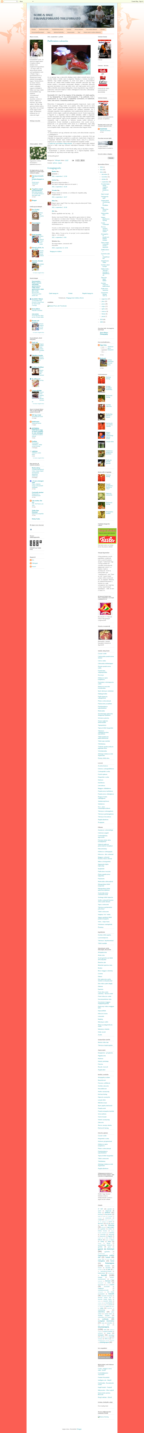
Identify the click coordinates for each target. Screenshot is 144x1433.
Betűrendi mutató (43, 29)
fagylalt (110, 1236)
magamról (101, 1288)
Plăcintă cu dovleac (37, 310)
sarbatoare (109, 1308)
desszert (100, 1223)
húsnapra (109, 1263)
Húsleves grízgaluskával (105, 1141)
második (111, 1294)
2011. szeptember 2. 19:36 (59, 207)
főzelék (99, 1243)
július (103, 301)
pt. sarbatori (100, 1306)
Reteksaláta (101, 711)
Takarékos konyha (37, 355)
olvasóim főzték (107, 1301)
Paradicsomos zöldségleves (106, 794)
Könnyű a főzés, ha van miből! (38, 248)
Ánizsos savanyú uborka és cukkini (104, 229)
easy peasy (35, 314)
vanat (106, 1337)
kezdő (104, 1275)
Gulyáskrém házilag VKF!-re (104, 294)
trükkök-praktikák (107, 1331)
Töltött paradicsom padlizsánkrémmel (103, 737)
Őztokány (100, 927)
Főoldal (34, 29)
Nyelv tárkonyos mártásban (106, 691)
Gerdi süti (35, 342)
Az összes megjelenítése (38, 272)
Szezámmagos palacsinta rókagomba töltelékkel (105, 714)
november (105, 177)
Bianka (54, 171)
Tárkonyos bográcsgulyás (105, 1045)
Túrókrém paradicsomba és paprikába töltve (105, 747)
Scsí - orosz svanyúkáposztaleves (104, 807)
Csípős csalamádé (105, 223)
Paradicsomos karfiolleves (105, 791)
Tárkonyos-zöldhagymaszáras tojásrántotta (103, 732)
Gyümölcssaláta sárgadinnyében (105, 256)
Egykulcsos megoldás (38, 513)
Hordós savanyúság (103, 1091)
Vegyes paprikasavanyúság (105, 219)
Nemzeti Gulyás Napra (105, 1299)
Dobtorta (100, 986)
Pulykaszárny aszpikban (105, 703)
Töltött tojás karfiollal (104, 741)
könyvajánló (100, 1282)
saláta (101, 1308)
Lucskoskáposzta (103, 937)
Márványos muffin (103, 1022)
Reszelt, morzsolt (103, 1067)
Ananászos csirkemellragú (105, 830)
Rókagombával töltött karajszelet (104, 885)
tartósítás (109, 1323)
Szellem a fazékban (38, 367)
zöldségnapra (104, 1342)
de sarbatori (103, 1221)
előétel (110, 1229)
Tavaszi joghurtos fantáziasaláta (103, 721)
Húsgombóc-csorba (103, 1138)
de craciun (111, 1219)
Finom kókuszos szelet (104, 996)
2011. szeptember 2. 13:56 (59, 176)
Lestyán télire (110, 441)
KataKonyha (35, 421)
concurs (99, 1218)
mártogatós (100, 1292)
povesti (110, 1304)
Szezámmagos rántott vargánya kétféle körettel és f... (105, 187)
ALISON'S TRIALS (37, 299)
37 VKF (100, 1209)
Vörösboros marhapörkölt (105, 924)
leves (112, 1284)
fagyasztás (103, 1236)
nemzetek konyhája (106, 1295)
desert (110, 1221)
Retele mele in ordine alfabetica (92, 32)
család (100, 1220)
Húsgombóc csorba (103, 777)
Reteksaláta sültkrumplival (105, 881)
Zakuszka (101, 1122)
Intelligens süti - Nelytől (104, 1380)
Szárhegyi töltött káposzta (105, 897)
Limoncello (101, 1016)
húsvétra (108, 1267)
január (103, 316)
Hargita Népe (101, 1259)
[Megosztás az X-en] (80, 160)
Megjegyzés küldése (56, 251)
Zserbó (100, 1035)
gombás (100, 1247)
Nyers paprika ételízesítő (105, 1105)
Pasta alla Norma (36, 423)
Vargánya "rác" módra (104, 914)
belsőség (100, 1214)
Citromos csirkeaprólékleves (106, 768)
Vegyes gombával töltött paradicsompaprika (105, 918)
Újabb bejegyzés (53, 293)
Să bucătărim (36, 309)
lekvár (107, 1284)
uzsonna (100, 1333)
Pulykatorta (101, 878)
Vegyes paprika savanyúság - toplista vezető (110, 435)
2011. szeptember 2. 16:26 (59, 186)
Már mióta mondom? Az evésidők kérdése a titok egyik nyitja (38, 194)
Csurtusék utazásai (37, 492)
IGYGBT (100, 1269)
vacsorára (111, 1335)
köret (109, 1283)
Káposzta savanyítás (109, 494)
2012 (101, 169)
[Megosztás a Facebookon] (82, 160)
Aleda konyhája (36, 234)
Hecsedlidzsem (102, 1088)
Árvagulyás (101, 822)
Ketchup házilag (108, 377)
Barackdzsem (102, 1080)
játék (109, 1269)
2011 (101, 172)
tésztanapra (103, 1327)
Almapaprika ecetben (109, 512)
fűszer (108, 1243)
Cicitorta (100, 973)
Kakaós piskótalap (103, 1061)
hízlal (112, 1261)
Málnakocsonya (102, 1103)
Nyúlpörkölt (101, 868)
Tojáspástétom (102, 725)
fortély (102, 1241)
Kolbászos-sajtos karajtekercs (103, 678)
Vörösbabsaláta (102, 751)
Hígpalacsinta (102, 1055)
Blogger (34, 200)
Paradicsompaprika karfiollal (106, 1111)
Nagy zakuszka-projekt (104, 209)
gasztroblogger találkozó (105, 1245)
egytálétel (102, 1229)
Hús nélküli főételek (91, 29)
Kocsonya (101, 675)
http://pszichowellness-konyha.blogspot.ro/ (38, 178)
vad (101, 1337)
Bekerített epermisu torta (105, 965)
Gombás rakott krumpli (105, 265)
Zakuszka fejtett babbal (104, 279)
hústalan (107, 1266)
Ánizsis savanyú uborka (105, 1125)
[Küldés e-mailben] (76, 160)
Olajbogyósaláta (102, 694)
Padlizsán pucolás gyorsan (109, 461)
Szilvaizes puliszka (103, 718)
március (104, 311)
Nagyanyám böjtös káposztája (103, 865)
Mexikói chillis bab (103, 1042)
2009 (101, 322)
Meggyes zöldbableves (104, 788)
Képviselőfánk (102, 1010)
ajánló (99, 1210)
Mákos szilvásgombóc (104, 861)
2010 (101, 319)
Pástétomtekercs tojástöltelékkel (103, 707)
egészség (103, 1227)
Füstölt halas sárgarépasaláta (102, 671)
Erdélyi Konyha (102, 1230)
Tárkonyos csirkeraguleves (105, 811)
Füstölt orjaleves (102, 774)
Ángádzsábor (101, 1070)
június (103, 304)
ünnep (108, 1333)
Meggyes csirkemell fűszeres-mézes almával (105, 858)
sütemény (101, 1312)
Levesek (69, 29)
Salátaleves (101, 804)
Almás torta (101, 955)
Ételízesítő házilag (109, 396)
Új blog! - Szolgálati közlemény (109, 388)
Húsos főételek (79, 29)
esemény (111, 1232)
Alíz (53, 211)
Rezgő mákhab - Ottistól (105, 1397)
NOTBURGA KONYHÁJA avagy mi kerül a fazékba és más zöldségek (37, 431)
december (105, 174)
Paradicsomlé (102, 1108)
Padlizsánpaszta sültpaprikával (102, 697)
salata (112, 1306)
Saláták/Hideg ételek (57, 29)
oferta (99, 1301)
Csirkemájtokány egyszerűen (102, 836)
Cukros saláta (102, 661)
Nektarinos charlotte (103, 1029)
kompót (100, 1277)
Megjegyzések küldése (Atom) (75, 298)
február (104, 314)
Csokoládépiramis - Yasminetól (103, 1373)
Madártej (100, 1019)
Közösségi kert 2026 (37, 416)
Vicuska (54, 190)
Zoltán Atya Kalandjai (35, 511)
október (104, 179)
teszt (108, 1324)
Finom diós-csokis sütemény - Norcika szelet (105, 992)
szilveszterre (101, 1317)
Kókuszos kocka (102, 1013)
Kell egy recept (36, 415)
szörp (102, 1323)
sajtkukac (35, 451)
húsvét (99, 1267)
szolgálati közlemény (106, 1321)
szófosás (105, 1319)
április (103, 309)
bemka (54, 180)
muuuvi (34, 566)
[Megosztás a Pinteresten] (84, 160)
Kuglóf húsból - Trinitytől (105, 1387)
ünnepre (101, 1335)
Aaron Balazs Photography (104, 333)
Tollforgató (35, 563)
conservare (108, 1218)
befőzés (55, 163)
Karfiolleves (101, 782)
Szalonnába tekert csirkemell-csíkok (103, 893)
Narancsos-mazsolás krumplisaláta (104, 687)
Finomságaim (36, 223)
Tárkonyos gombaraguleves (106, 814)
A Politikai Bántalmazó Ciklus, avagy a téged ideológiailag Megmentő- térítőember (38, 473)
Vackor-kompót (102, 1117)
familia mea (100, 1238)
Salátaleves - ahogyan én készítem (109, 452)
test (99, 1324)
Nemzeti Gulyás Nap (104, 1297)
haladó (60, 163)
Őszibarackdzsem (41, 358)
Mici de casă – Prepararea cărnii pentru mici (36, 294)
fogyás (112, 1239)
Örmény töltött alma (103, 758)
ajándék (109, 1209)
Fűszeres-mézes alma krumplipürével (104, 840)
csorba (105, 1219)
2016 (101, 167)
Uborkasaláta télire (105, 214)
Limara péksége (37, 390)
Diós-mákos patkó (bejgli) (105, 983)
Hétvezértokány (102, 849)
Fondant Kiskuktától (103, 1377)
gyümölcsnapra (101, 1253)
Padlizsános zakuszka (104, 289)
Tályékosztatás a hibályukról (110, 348)
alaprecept (108, 1211)
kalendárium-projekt (106, 1271)
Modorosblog (36, 468)
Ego (79, 32)
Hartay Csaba (36, 519)
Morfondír (103, 358)
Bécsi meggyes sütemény (105, 971)
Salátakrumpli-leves (103, 801)
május (103, 306)
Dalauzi (100, 976)
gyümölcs (107, 1251)
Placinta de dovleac (105, 130)
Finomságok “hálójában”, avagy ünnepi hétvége (37, 444)
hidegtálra (101, 1261)
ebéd (102, 1225)
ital (104, 1269)
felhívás (100, 1240)
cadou (104, 1216)
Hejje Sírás (103, 345)
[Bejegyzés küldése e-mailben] (72, 160)
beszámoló (108, 1214)
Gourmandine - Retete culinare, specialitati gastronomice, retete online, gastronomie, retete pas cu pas (38, 286)
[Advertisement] (71, 273)
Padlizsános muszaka (104, 871)
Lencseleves (101, 785)
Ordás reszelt (102, 1032)
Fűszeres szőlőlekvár (104, 1083)
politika (105, 1304)
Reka (53, 200)
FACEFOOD (103, 129)
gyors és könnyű (106, 1249)
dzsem (112, 1223)
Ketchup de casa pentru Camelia (109, 424)
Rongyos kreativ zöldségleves (102, 797)
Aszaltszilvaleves (103, 766)
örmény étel (100, 1303)
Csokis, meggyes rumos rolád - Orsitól (105, 1369)
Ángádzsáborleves (103, 819)
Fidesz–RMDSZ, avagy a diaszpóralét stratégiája (37, 486)
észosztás (103, 1234)
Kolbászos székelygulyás (105, 851)
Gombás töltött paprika (104, 935)
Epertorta (100, 989)
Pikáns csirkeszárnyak (104, 701)
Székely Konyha (103, 1315)
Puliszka (100, 1064)
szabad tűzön (108, 1313)
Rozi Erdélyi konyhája (35, 210)
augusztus (105, 299)
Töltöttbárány (101, 744)
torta (105, 1329)
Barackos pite (102, 962)
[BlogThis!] (78, 160)
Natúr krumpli (105, 194)
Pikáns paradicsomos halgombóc (104, 875)
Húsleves (100, 780)
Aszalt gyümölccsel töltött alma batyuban (105, 958)
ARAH (99, 1212)
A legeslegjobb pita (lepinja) (41, 372)
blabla (99, 1216)
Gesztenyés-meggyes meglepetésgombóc (104, 1002)
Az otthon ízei (36, 379)
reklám (107, 1306)
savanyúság (101, 1310)
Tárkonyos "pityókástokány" (106, 940)
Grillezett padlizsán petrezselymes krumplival (105, 845)
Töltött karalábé (102, 943)
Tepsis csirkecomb (103, 904)
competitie (110, 1216)
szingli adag (110, 1317)
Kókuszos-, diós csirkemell (105, 854)
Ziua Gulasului (110, 1340)
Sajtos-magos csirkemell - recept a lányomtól (105, 245)
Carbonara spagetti (103, 833)
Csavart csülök (102, 653)
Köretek (103, 29)
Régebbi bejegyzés (87, 293)
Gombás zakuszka (108, 405)
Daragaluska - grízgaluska (105, 1053)
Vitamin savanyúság (104, 1119)
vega (110, 1337)
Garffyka (34, 441)
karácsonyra (101, 1273)
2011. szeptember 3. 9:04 (59, 237)
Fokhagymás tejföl (104, 197)
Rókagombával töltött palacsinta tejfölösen (104, 889)
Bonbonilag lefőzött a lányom (109, 415)
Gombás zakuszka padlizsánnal (105, 284)
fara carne (109, 1238)
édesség (111, 1225)
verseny (100, 1338)
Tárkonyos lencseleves (104, 817)
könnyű (107, 1281)
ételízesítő (111, 1234)
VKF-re (107, 1339)
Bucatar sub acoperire (35, 321)
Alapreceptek (70, 32)
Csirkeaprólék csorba (104, 771)
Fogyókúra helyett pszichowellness (37, 189)
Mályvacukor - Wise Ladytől (106, 1390)
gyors (109, 1246)
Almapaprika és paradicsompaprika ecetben (105, 237)
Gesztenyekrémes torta (104, 999)
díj (107, 1223)
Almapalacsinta (102, 952)
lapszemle (100, 1284)
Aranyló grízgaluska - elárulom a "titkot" (109, 486)
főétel (109, 1241)
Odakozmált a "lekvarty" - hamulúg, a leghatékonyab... (105, 272)
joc (113, 1269)
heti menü (109, 1259)
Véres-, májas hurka (103, 921)
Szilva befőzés (102, 1114)
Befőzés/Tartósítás (59, 32)
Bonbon (100, 968)
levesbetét (107, 1286)
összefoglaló (109, 1303)
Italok (49, 32)
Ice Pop (41, 380)
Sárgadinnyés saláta (105, 261)
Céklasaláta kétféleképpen (105, 663)
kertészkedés (111, 1273)
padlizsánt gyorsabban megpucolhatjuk (61, 143)
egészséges (110, 1227)
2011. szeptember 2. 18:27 (59, 197)
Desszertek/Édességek (38, 32)
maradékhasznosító (103, 1290)
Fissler (106, 1239)
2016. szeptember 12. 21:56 (60, 248)
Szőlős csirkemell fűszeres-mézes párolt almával (106, 900)
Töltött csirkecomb (103, 911)
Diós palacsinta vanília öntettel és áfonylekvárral (105, 980)
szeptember (105, 182)
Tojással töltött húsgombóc (105, 728)
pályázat (100, 1304)
